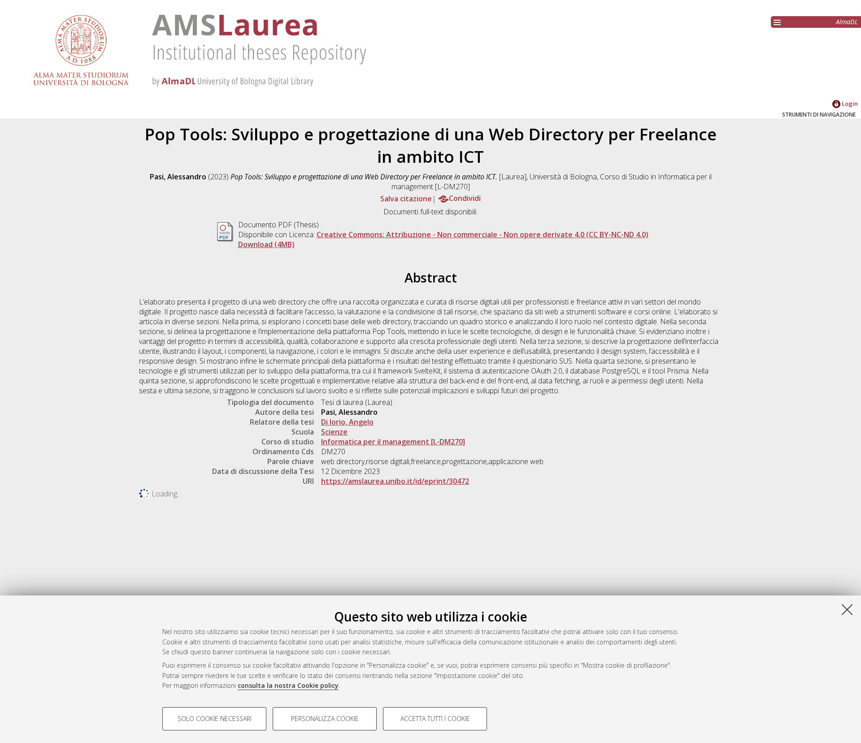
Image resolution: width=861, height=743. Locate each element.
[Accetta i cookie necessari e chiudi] (847, 609)
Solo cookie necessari (215, 718)
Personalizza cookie (325, 718)
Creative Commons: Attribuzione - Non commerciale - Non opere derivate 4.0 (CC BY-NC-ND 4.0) (482, 234)
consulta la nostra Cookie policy (288, 685)
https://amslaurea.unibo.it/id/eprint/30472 (395, 481)
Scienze (334, 432)
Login (849, 104)
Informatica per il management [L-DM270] (393, 442)
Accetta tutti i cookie (435, 718)
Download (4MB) (266, 244)
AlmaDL (847, 21)
